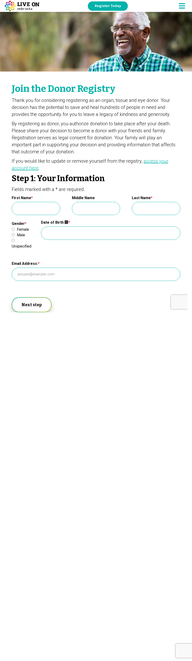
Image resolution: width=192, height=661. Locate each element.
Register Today (108, 6)
